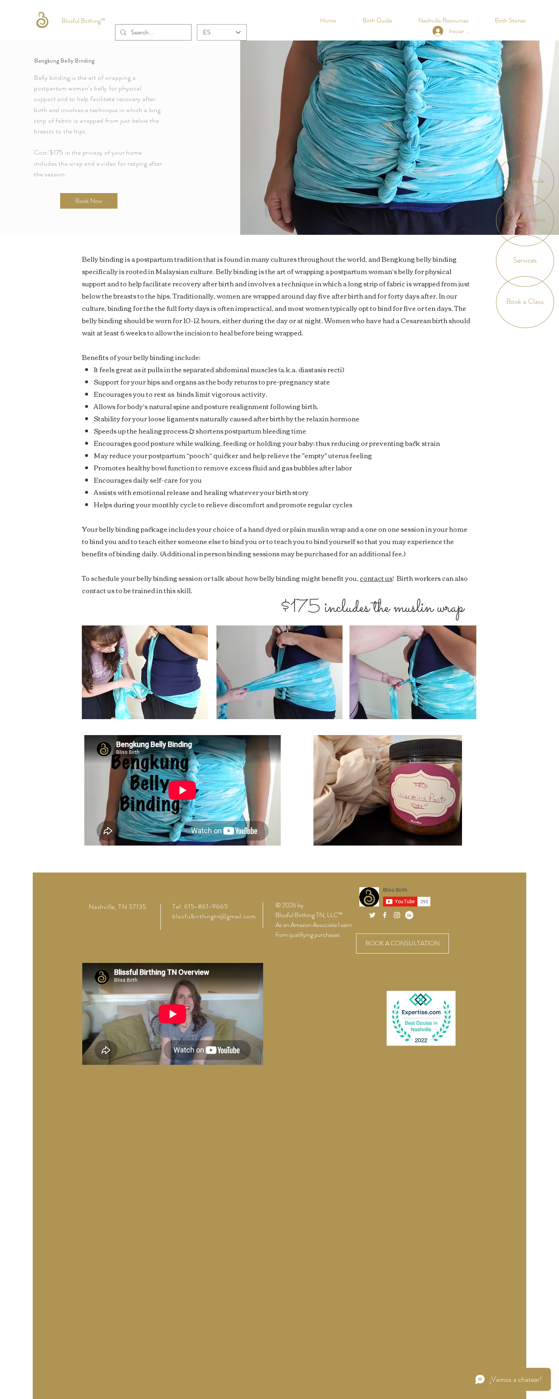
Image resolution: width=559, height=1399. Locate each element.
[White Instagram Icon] (397, 915)
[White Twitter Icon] (372, 915)
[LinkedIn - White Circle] (409, 915)
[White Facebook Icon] (385, 915)
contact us (376, 578)
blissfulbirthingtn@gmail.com (213, 916)
